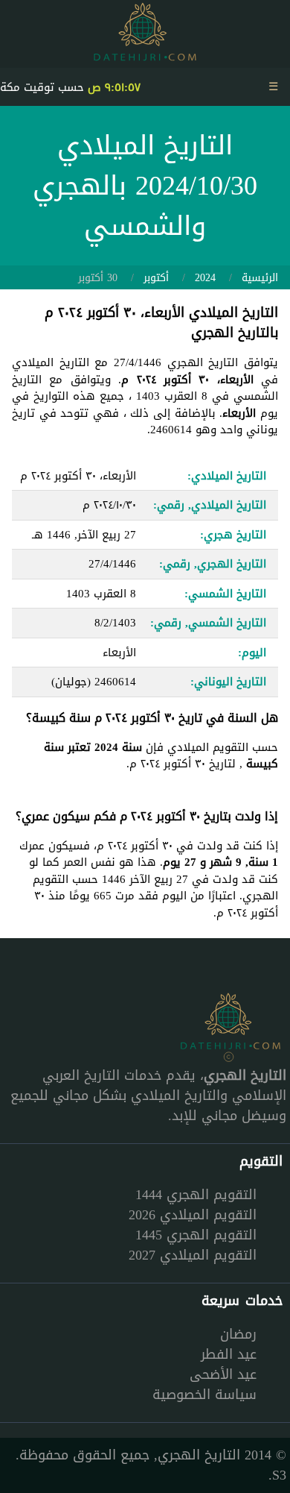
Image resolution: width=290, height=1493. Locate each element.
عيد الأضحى (223, 1374)
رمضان (238, 1334)
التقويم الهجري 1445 (196, 1235)
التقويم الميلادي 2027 (193, 1255)
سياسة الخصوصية (204, 1394)
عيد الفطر (229, 1354)
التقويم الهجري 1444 (196, 1194)
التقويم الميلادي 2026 (193, 1215)
